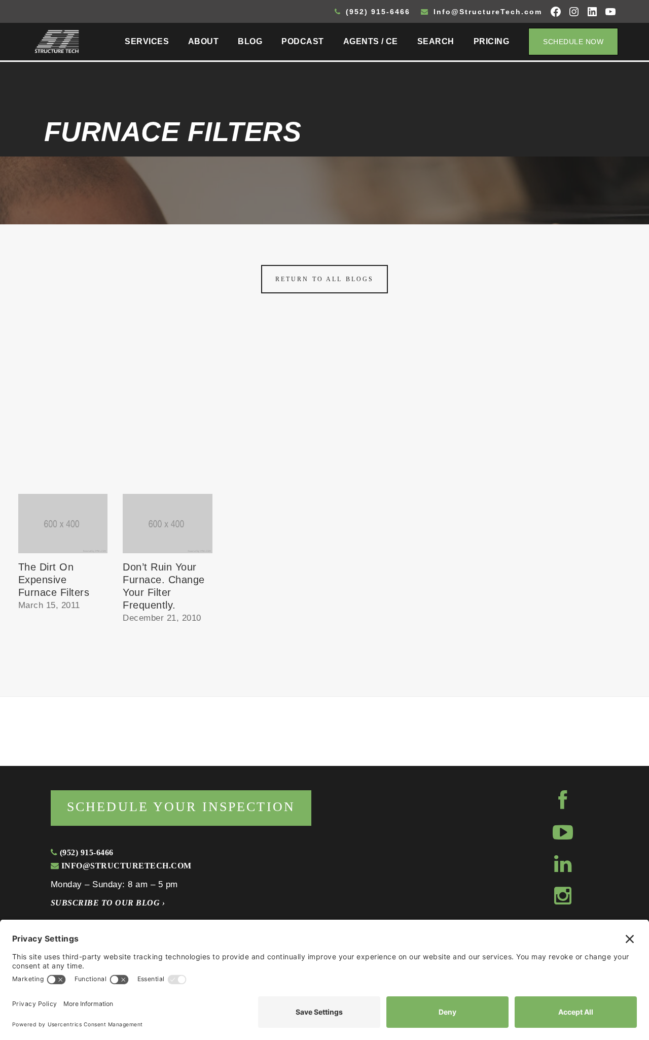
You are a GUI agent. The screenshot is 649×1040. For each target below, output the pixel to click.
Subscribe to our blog (108, 902)
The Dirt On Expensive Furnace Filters (54, 579)
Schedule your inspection (181, 806)
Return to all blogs (324, 279)
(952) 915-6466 (376, 12)
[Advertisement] (324, 418)
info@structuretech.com (125, 865)
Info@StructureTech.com (486, 12)
